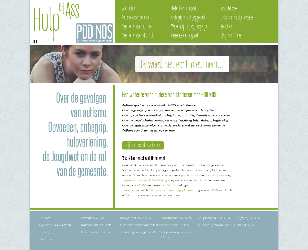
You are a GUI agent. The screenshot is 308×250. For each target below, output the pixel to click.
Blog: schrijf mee (231, 35)
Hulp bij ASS (245, 225)
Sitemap (44, 232)
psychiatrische (190, 175)
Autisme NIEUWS (93, 218)
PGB (215, 190)
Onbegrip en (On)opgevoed (188, 17)
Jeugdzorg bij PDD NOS (214, 218)
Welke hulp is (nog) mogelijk (189, 26)
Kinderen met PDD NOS (97, 225)
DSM (142, 185)
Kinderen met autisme (174, 225)
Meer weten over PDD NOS (138, 35)
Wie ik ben (128, 8)
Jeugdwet (128, 190)
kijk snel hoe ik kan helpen (143, 145)
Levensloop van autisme (97, 232)
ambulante (200, 180)
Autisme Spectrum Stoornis (216, 225)
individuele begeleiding (152, 180)
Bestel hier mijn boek (184, 8)
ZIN (224, 190)
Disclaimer (46, 239)
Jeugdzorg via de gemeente (138, 232)
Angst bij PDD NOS (250, 218)
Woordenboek (229, 8)
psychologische (214, 175)
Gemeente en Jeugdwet (184, 35)
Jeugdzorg (129, 180)
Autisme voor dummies (135, 17)
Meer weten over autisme (136, 26)
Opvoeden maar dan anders (139, 225)
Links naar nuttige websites (237, 17)
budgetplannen (183, 190)
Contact (44, 218)
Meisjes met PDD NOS (135, 218)
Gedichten (226, 26)
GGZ (170, 185)
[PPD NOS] (71, 42)
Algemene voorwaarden (55, 225)
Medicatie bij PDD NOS (175, 218)
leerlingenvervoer (161, 190)
